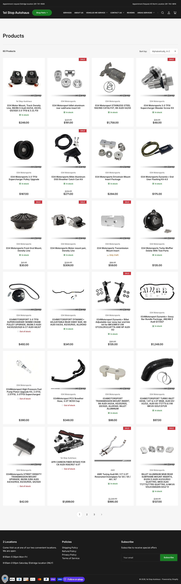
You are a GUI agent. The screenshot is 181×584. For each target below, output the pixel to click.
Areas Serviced (144, 13)
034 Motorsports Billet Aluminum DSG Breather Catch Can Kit (68, 178)
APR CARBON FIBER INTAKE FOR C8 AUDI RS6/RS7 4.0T (68, 463)
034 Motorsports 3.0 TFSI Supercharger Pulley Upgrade (24, 178)
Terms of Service (70, 558)
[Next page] (101, 514)
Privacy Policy (69, 554)
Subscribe (169, 557)
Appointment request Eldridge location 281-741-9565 (24, 4)
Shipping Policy (70, 547)
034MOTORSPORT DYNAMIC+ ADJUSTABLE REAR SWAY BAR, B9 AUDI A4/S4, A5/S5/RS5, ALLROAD (68, 322)
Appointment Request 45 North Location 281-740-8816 (154, 4)
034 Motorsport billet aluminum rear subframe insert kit (68, 106)
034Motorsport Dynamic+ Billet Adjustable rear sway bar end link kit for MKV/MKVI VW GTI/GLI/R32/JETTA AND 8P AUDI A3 (112, 324)
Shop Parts (41, 12)
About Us (78, 13)
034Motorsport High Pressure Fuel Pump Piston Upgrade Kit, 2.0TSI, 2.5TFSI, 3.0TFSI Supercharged (24, 392)
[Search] (163, 13)
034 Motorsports (68, 101)
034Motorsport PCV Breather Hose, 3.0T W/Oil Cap (68, 399)
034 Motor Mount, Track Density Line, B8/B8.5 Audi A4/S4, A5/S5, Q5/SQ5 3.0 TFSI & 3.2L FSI (24, 108)
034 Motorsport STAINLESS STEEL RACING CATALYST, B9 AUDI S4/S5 (112, 106)
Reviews (131, 13)
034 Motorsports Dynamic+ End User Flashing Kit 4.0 (157, 178)
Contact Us (116, 13)
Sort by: (143, 51)
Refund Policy (69, 551)
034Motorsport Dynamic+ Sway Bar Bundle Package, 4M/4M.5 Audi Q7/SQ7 (157, 319)
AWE (113, 470)
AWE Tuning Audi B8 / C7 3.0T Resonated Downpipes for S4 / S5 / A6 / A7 (113, 477)
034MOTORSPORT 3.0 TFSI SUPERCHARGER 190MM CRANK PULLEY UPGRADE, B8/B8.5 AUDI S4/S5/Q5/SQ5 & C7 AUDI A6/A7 (24, 323)
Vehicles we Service (95, 13)
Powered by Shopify (170, 579)
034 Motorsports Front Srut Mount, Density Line (24, 249)
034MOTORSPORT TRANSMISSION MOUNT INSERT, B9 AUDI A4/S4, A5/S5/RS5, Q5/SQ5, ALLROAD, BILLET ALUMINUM (113, 403)
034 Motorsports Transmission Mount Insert (112, 249)
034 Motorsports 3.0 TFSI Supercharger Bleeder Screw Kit (157, 106)
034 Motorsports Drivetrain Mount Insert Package (112, 178)
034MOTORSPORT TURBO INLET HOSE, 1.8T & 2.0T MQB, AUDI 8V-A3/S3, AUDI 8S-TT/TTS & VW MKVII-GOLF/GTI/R (157, 402)
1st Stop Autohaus (16, 12)
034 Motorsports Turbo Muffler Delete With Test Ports (157, 249)
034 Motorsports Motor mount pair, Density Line (68, 249)
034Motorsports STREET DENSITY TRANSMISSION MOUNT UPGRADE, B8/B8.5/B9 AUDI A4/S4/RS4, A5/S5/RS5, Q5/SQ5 (24, 478)
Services (67, 13)
